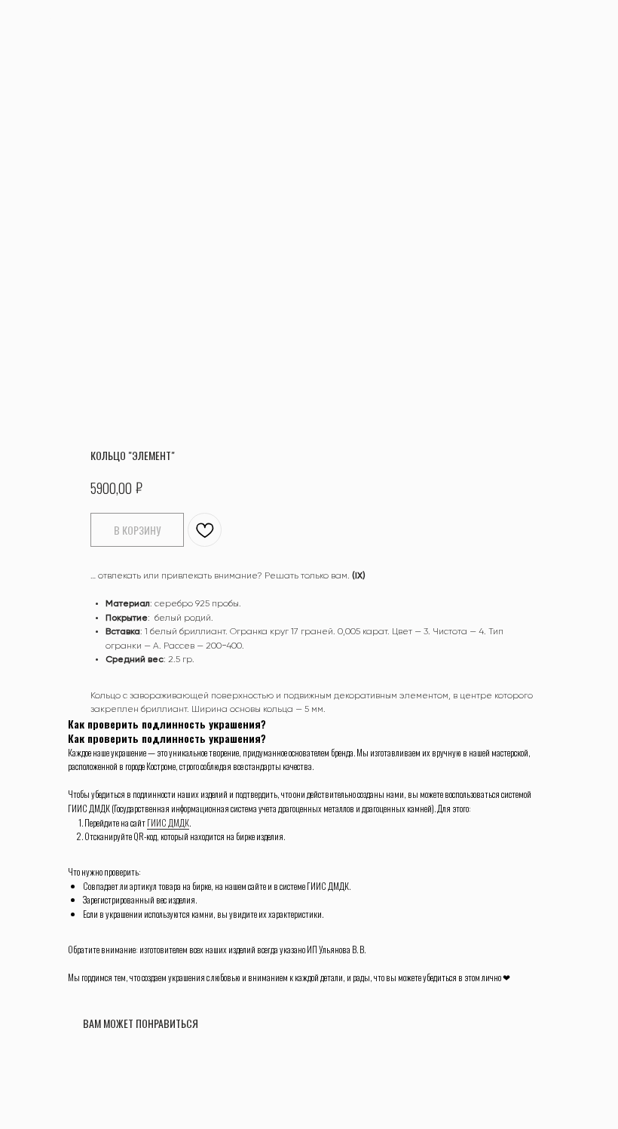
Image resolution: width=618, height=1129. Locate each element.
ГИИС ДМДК (168, 822)
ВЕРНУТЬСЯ (48, 21)
